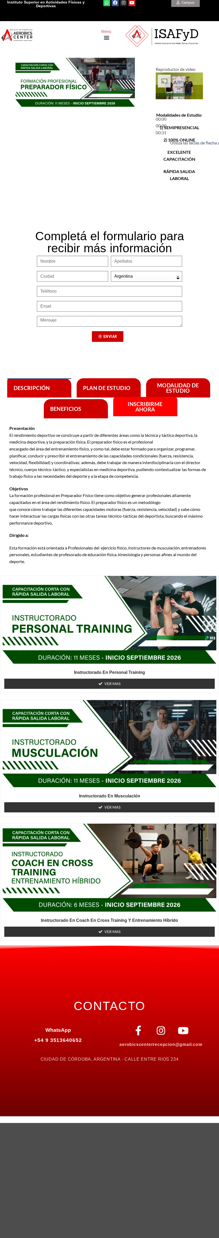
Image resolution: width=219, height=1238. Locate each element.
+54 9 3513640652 (58, 1040)
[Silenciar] (161, 141)
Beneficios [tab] (65, 409)
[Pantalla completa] (161, 156)
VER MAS (112, 683)
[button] (106, 37)
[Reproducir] (161, 106)
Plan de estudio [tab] (107, 388)
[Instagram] (161, 1031)
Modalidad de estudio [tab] (178, 388)
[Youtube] (183, 1031)
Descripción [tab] (32, 388)
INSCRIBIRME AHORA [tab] (145, 406)
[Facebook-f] (138, 1031)
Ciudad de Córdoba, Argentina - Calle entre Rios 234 (110, 1059)
